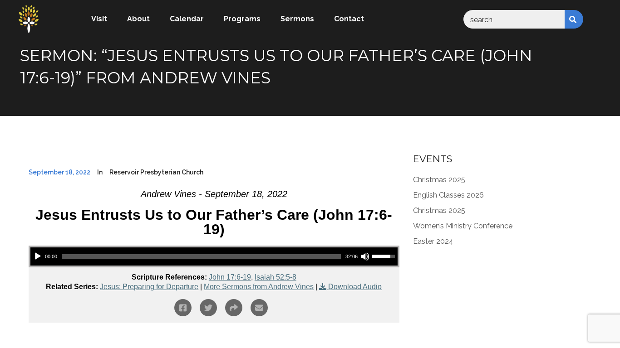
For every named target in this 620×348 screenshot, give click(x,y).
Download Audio (355, 286)
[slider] (201, 256)
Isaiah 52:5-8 (275, 277)
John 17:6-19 (230, 277)
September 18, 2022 (59, 172)
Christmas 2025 (439, 179)
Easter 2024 (433, 241)
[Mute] (364, 256)
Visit (99, 18)
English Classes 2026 (448, 195)
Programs (242, 18)
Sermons (297, 18)
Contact (349, 18)
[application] (214, 256)
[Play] (37, 256)
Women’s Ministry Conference (462, 226)
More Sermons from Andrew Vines (259, 286)
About (138, 18)
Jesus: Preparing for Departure (149, 286)
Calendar (187, 18)
